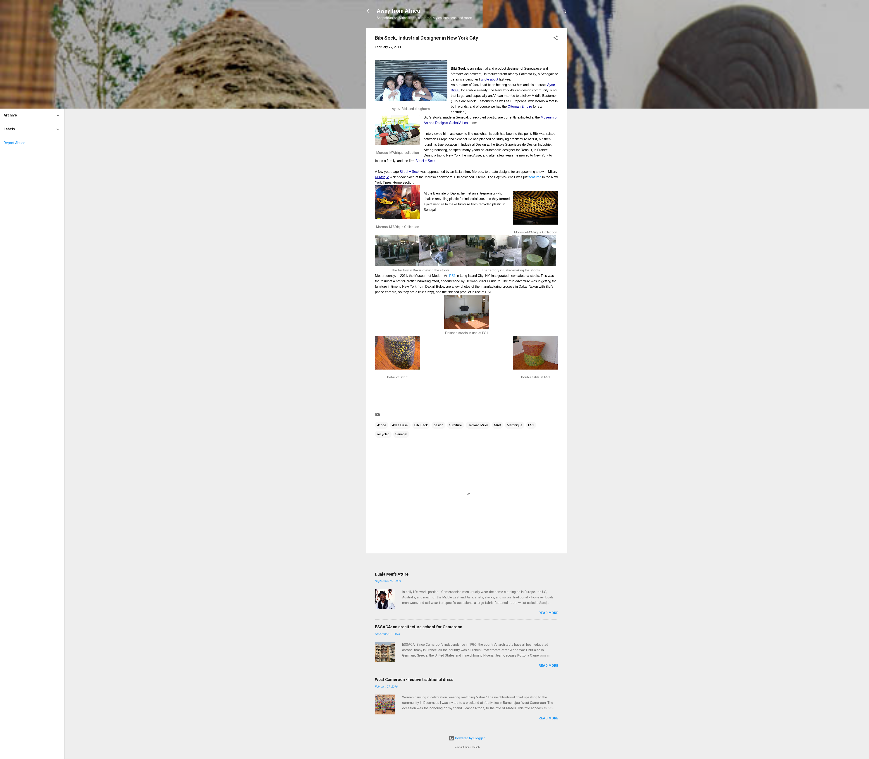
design (438, 425)
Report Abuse (14, 143)
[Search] (564, 12)
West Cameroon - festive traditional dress (414, 679)
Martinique (514, 425)
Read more (548, 613)
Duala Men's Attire (391, 574)
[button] (555, 38)
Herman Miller (478, 425)
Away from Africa (398, 11)
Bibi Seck (421, 425)
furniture (455, 425)
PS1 (452, 276)
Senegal (401, 434)
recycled (383, 434)
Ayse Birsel (400, 425)
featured (535, 177)
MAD (497, 425)
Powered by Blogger (469, 738)
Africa (381, 425)
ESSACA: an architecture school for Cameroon (418, 626)
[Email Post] (377, 416)
